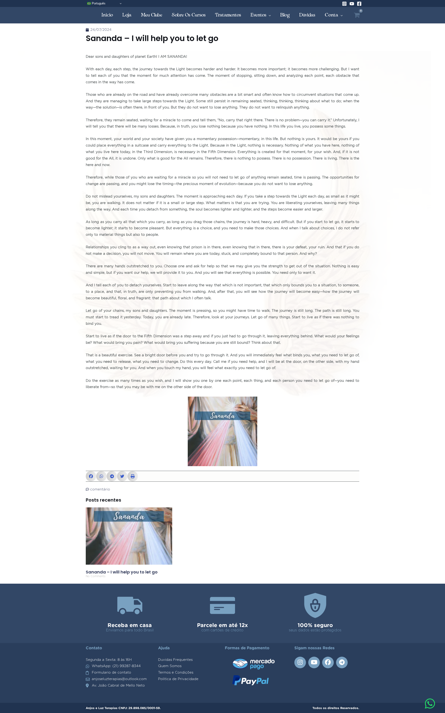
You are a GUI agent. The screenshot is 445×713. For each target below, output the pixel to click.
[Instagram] (344, 3)
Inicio (107, 15)
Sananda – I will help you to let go (122, 572)
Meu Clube (151, 15)
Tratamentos (228, 15)
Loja (127, 15)
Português (98, 3)
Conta (331, 15)
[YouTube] (352, 3)
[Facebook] (359, 3)
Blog (285, 15)
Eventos (259, 15)
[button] (91, 476)
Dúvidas (307, 15)
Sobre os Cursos (189, 15)
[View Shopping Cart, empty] (357, 15)
